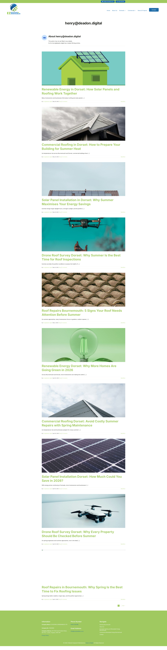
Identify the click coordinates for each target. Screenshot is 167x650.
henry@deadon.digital (47, 101)
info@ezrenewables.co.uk (77, 631)
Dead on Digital (89, 643)
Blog (60, 101)
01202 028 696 (74, 624)
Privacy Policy (45, 635)
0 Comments (64, 101)
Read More (123, 101)
